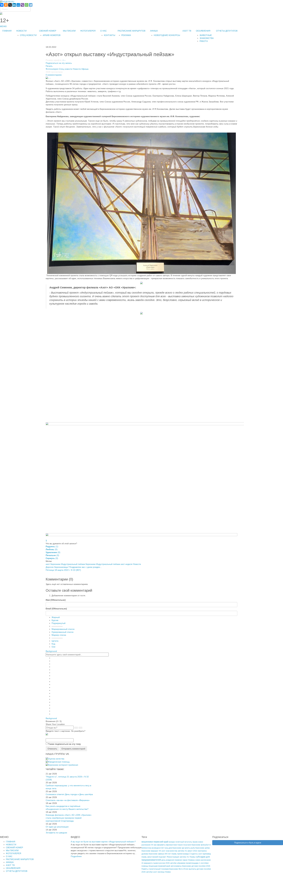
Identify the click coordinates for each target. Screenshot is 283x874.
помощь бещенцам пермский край (156, 866)
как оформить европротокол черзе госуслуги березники (177, 845)
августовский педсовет (156, 857)
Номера (191, 860)
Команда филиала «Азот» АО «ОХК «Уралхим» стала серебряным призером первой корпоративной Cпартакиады (69, 818)
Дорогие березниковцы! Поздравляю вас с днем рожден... (74, 567)
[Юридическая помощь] (58, 761)
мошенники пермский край (155, 841)
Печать (49, 66)
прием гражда (183, 854)
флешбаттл (206, 845)
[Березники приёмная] (62, 765)
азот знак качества (169, 851)
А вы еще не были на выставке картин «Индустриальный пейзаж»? (103, 841)
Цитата (55, 641)
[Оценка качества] (55, 758)
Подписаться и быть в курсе (247, 842)
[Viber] (22, 5)
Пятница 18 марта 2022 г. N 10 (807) (63, 570)
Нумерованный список (62, 632)
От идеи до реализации (57, 827)
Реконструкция (173, 857)
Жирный (56, 617)
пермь (144, 857)
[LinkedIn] (14, 5)
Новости (77, 69)
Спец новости (65, 69)
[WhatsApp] (26, 5)
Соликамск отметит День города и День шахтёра (69, 794)
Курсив (55, 620)
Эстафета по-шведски (56, 832)
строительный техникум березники (163, 869)
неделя (128, 564)
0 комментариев (53, 75)
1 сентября (204, 863)
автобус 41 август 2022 (187, 851)
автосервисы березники (181, 866)
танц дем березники (172, 848)
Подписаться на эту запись (59, 63)
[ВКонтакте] (2, 5)
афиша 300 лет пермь (167, 854)
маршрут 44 (156, 851)
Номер (168, 872)
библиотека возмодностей (153, 848)
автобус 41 (184, 857)
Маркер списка (59, 635)
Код (53, 644)
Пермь (192, 857)
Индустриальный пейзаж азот (110, 564)
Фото (180, 869)
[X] (10, 5)
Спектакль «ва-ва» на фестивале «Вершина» (68, 800)
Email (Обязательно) (56, 608)
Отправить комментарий (73, 748)
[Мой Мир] (18, 5)
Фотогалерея (52, 69)
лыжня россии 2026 (161, 863)
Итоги (185, 869)
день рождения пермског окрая (174, 860)
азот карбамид (204, 854)
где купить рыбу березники (193, 848)
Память (145, 869)
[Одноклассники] (6, 5)
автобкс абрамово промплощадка (184, 863)
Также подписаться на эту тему (64, 744)
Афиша (84, 69)
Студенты (193, 854)
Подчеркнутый (58, 623)
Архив (195, 842)
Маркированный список (63, 629)
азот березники (53, 564)
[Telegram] (30, 5)
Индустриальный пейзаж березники (78, 564)
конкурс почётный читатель (180, 842)
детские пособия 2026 (200, 866)
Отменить (52, 748)
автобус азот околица (155, 872)
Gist (53, 647)
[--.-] (48, 78)
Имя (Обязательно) (56, 600)
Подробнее (76, 856)
